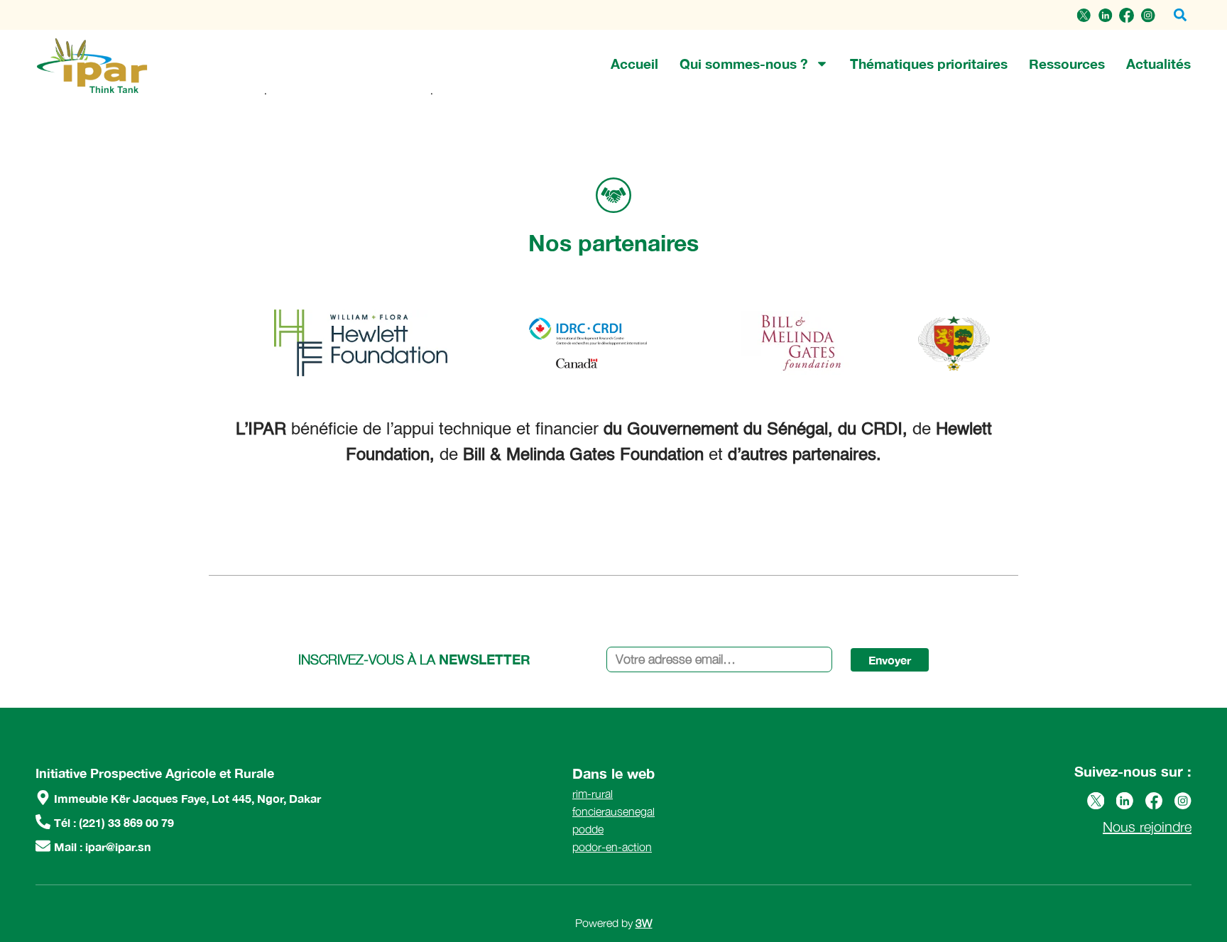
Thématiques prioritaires (929, 63)
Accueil (634, 63)
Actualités (1158, 63)
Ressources (1067, 63)
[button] (1179, 15)
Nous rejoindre (1147, 826)
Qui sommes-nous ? (744, 63)
